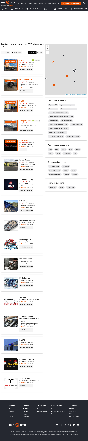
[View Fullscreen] (47, 52)
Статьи (30, 3)
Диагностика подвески (67, 105)
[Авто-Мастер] (22, 145)
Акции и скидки (38, 3)
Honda (64, 149)
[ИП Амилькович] (22, 264)
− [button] (47, 49)
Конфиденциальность (58, 411)
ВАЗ (75, 153)
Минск (11, 5)
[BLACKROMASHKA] (22, 364)
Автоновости (22, 3)
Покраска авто (53, 120)
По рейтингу (32, 52)
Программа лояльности (52, 3)
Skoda (51, 153)
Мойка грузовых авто (20, 41)
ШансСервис (70, 187)
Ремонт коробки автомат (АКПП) (58, 128)
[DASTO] (22, 345)
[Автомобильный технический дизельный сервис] (22, 323)
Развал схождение (66, 120)
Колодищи (66, 166)
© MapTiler (71, 94)
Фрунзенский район (54, 174)
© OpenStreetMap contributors (79, 94)
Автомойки (18, 9)
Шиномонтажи (35, 9)
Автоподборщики (80, 9)
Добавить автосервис (71, 3)
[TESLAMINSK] (22, 383)
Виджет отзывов (42, 409)
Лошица (66, 174)
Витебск (11, 411)
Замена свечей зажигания (68, 109)
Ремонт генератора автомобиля (58, 124)
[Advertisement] (44, 24)
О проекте (54, 409)
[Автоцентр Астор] (22, 185)
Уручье (74, 170)
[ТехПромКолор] (22, 125)
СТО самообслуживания (56, 136)
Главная (3, 41)
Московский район (54, 170)
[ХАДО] (22, 106)
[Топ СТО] (8, 2)
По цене (39, 52)
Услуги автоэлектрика (73, 136)
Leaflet (66, 94)
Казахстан (26, 417)
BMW (56, 149)
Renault (78, 149)
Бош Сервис (52, 187)
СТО (6, 9)
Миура (61, 187)
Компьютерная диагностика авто (58, 112)
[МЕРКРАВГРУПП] (22, 85)
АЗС (49, 9)
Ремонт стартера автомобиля (57, 132)
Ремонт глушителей (76, 124)
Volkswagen (67, 153)
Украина (25, 411)
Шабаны (74, 174)
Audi (50, 149)
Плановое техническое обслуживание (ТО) (61, 116)
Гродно (11, 416)
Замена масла (53, 109)
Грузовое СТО (53, 105)
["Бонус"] (22, 206)
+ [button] (47, 46)
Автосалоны (62, 9)
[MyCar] (22, 65)
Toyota (58, 153)
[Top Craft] (22, 302)
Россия (25, 414)
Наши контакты (74, 416)
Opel (70, 149)
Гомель (11, 414)
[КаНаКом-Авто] (22, 283)
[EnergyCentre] (22, 165)
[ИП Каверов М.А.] (22, 244)
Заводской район (54, 166)
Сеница (66, 170)
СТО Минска (10, 41)
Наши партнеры (42, 411)
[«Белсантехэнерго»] (22, 225)
